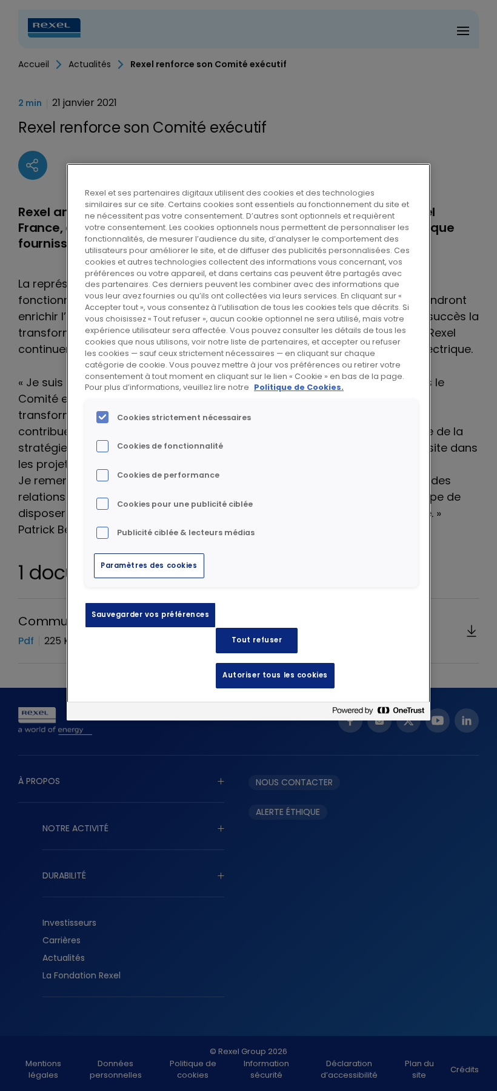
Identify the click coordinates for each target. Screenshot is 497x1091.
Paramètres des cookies (149, 565)
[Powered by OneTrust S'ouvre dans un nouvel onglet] (378, 712)
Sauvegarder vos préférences (150, 614)
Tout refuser (257, 640)
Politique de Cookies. (299, 387)
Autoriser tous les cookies (275, 675)
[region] (248, 441)
